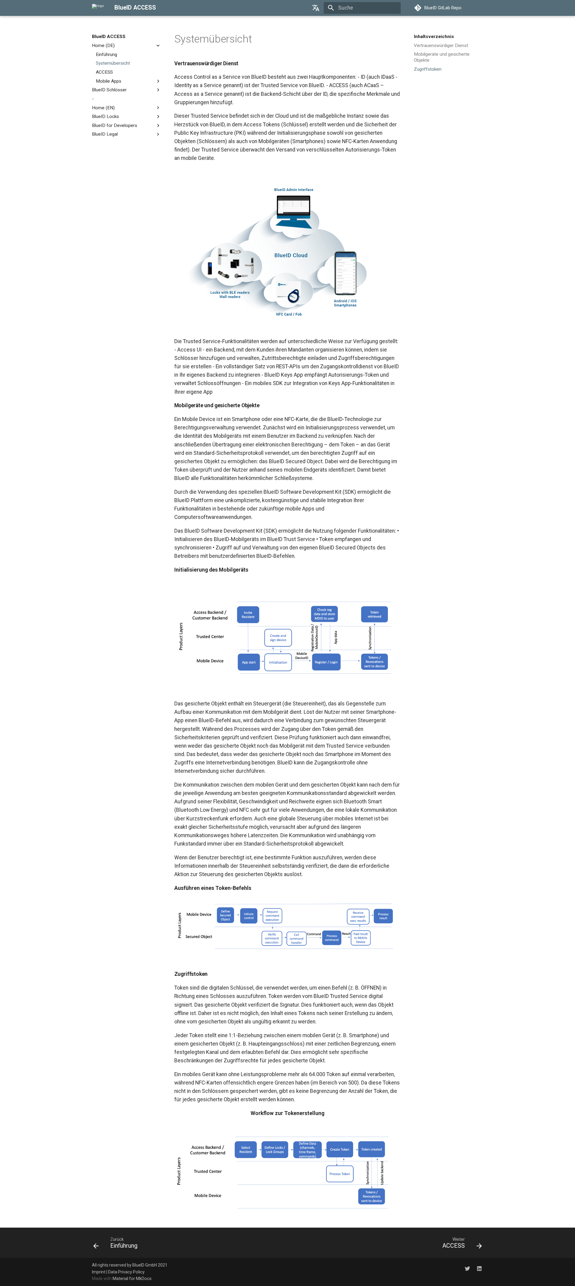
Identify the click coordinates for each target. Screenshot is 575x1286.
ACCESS (104, 72)
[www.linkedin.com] (479, 1268)
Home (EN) (103, 107)
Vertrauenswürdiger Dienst (441, 45)
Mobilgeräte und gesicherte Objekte (442, 57)
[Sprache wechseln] (316, 7)
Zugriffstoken (427, 69)
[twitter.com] (467, 1268)
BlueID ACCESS (108, 36)
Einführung (106, 54)
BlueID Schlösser (109, 90)
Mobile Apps (108, 81)
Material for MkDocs (132, 1278)
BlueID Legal (105, 134)
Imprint (98, 1272)
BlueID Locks (105, 116)
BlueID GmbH (144, 1265)
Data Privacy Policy (126, 1272)
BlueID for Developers (114, 125)
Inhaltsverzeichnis (434, 36)
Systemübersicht (113, 63)
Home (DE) (103, 45)
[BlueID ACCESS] (98, 7)
